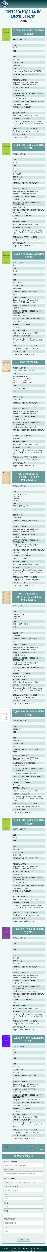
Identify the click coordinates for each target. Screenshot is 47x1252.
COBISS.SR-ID (9, 1219)
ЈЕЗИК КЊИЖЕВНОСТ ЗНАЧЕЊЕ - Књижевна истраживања (28, 597)
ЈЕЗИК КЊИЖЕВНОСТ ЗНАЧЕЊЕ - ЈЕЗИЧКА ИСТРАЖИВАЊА (28, 477)
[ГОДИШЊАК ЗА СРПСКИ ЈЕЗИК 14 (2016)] (6, 721)
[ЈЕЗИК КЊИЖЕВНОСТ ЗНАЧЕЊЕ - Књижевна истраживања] (6, 603)
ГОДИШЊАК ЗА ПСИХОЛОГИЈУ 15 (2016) (28, 822)
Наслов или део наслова (14, 1161)
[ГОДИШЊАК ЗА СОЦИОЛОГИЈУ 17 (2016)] (6, 938)
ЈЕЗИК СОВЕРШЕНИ (28, 362)
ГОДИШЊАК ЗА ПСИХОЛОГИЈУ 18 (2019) (28, 32)
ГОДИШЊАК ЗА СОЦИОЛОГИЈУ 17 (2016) (28, 930)
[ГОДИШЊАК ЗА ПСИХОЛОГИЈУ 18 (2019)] (6, 40)
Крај (36, 1147)
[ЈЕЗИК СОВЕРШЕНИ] (6, 371)
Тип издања (9, 1178)
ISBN (6, 1203)
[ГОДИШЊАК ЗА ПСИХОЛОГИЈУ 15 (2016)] (6, 830)
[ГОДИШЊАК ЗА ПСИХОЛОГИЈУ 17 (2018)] (6, 155)
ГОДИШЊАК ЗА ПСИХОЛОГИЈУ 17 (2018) (28, 146)
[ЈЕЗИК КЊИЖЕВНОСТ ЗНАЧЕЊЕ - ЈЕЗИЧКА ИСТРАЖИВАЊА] (6, 483)
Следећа (29, 1147)
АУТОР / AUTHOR (11, 1186)
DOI (5, 1227)
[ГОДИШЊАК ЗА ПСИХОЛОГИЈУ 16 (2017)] (6, 263)
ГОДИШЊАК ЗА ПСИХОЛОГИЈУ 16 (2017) (28, 255)
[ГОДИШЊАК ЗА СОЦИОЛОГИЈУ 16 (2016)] (6, 1047)
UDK (6, 1194)
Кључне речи (9, 1170)
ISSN (6, 1211)
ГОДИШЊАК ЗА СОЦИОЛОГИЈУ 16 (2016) (28, 1039)
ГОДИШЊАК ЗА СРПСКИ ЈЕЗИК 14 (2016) (28, 713)
